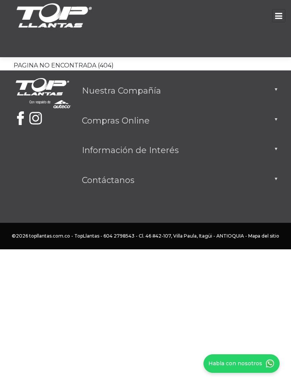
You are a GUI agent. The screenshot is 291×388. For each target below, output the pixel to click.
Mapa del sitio (263, 236)
